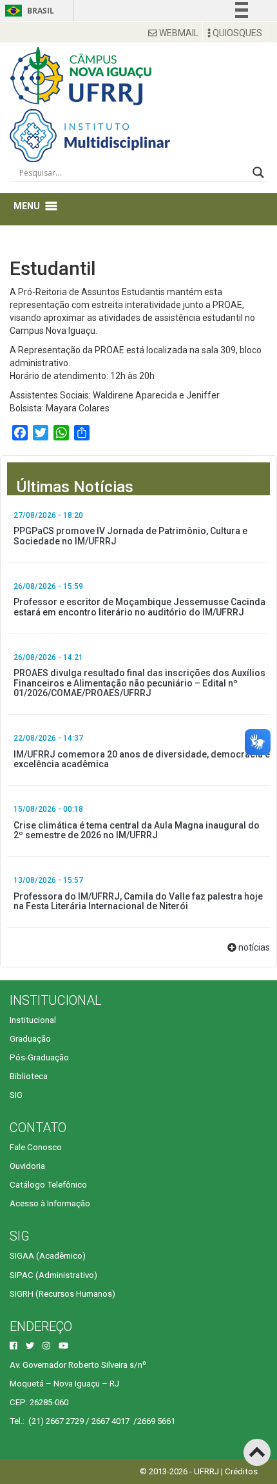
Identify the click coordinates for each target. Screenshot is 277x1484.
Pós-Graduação (39, 1057)
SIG (16, 1095)
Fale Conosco (36, 1147)
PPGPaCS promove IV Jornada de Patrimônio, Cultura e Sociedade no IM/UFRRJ (130, 536)
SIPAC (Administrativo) (53, 1275)
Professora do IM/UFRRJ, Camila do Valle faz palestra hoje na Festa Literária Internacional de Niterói (138, 901)
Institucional (33, 1020)
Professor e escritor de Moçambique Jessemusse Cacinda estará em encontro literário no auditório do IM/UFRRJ (139, 607)
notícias (254, 947)
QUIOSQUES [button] (236, 33)
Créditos (241, 1471)
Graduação (30, 1039)
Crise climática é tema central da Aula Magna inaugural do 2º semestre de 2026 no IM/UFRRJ (137, 830)
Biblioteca (29, 1076)
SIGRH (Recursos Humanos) (62, 1294)
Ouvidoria (27, 1166)
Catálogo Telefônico (48, 1185)
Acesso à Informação (50, 1203)
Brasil (27, 10)
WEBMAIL (177, 33)
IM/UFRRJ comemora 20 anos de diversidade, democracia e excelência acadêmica (142, 759)
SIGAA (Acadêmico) (48, 1256)
